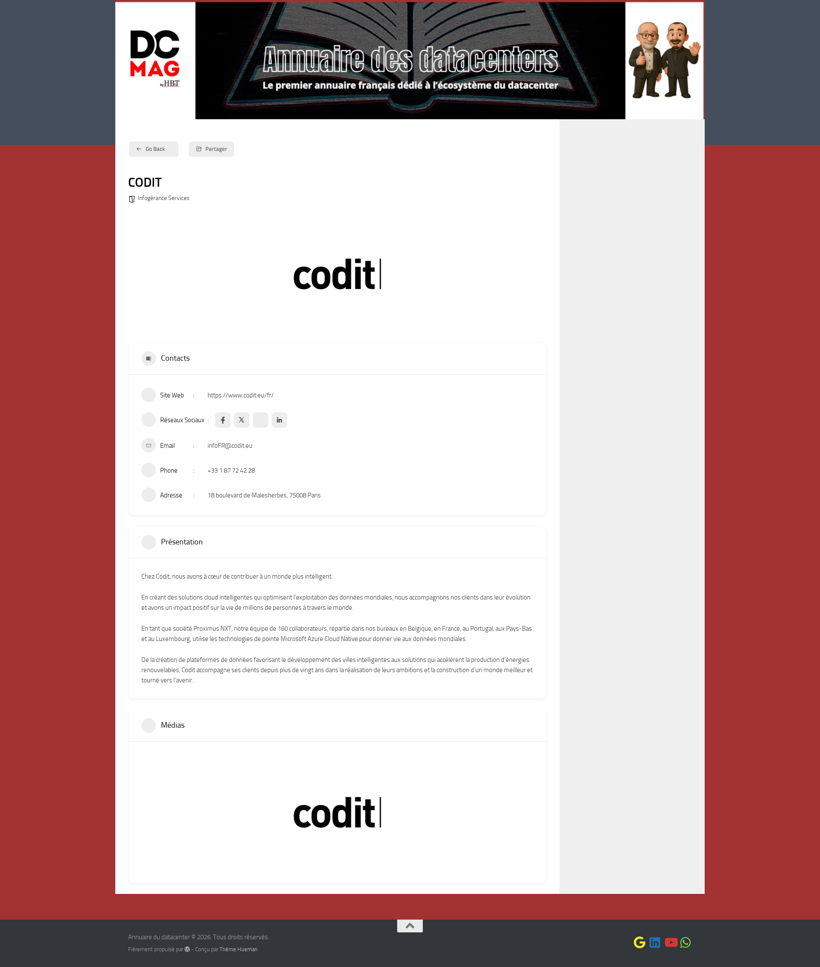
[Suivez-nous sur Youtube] (670, 943)
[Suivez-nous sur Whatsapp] (686, 943)
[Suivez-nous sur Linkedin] (655, 943)
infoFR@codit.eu (230, 446)
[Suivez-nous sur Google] (640, 943)
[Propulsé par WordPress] (187, 949)
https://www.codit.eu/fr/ (241, 395)
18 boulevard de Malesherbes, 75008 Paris (264, 495)
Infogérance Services (164, 198)
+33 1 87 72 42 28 (231, 470)
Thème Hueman (239, 949)
